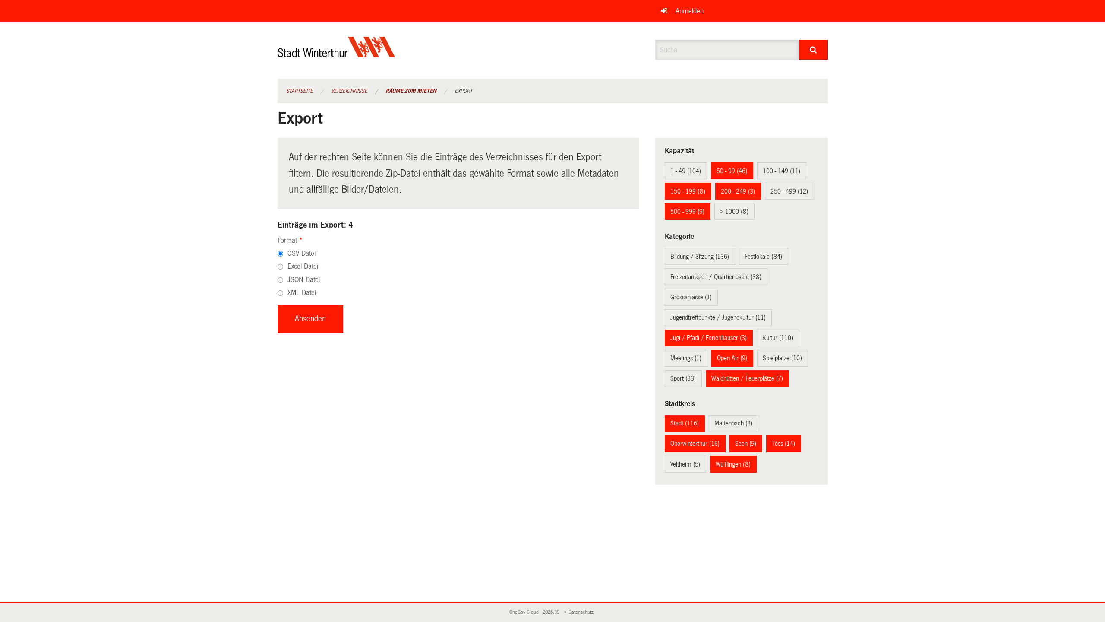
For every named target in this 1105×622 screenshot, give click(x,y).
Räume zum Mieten (410, 91)
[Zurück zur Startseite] (336, 54)
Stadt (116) (684, 423)
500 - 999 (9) (687, 211)
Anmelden (690, 11)
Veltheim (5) (685, 464)
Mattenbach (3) (733, 423)
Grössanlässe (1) (691, 297)
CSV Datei (301, 253)
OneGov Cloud (525, 612)
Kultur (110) (777, 337)
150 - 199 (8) (687, 191)
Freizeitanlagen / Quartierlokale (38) (715, 276)
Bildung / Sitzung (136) (699, 256)
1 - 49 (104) (685, 171)
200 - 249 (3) (738, 191)
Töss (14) (783, 443)
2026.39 (551, 612)
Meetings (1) (685, 358)
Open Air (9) (732, 358)
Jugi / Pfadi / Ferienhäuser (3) (708, 337)
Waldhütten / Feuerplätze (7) (747, 378)
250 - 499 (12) (789, 191)
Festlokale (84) (763, 256)
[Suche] (813, 50)
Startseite (299, 91)
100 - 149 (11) (781, 171)
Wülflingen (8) (733, 464)
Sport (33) (683, 378)
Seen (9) (745, 443)
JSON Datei (303, 279)
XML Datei (301, 292)
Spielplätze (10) (782, 358)
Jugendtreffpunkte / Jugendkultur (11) (718, 317)
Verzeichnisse (349, 91)
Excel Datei (302, 266)
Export (463, 91)
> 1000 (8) (734, 211)
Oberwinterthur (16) (695, 443)
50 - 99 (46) (732, 171)
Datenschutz (582, 612)
